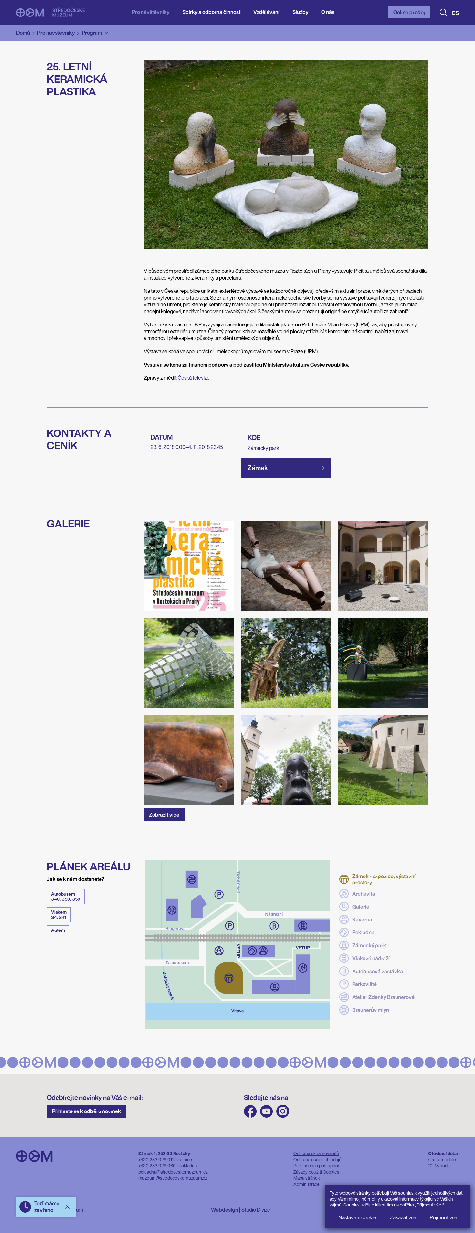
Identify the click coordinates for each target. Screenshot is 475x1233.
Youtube (266, 1111)
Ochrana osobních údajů (317, 1159)
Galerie (360, 906)
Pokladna (363, 932)
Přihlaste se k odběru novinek (86, 1111)
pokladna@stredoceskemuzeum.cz (173, 1171)
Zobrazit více (164, 815)
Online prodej (409, 12)
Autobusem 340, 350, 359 (65, 896)
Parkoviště (364, 984)
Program (92, 33)
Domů (23, 33)
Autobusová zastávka (377, 971)
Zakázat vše (403, 1217)
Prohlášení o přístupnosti (318, 1165)
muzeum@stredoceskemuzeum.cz (172, 1178)
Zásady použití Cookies (316, 1171)
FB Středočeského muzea (250, 1111)
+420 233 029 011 (156, 1159)
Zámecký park (369, 945)
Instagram (282, 1111)
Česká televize (194, 378)
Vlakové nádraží (371, 958)
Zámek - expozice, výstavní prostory (384, 879)
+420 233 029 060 (157, 1165)
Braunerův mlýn (370, 1010)
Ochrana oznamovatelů (316, 1153)
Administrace (306, 1184)
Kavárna (362, 919)
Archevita (363, 894)
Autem (58, 930)
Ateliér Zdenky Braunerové (383, 997)
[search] (443, 12)
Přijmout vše (443, 1217)
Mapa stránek (306, 1178)
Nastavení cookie (357, 1217)
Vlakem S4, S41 (59, 914)
